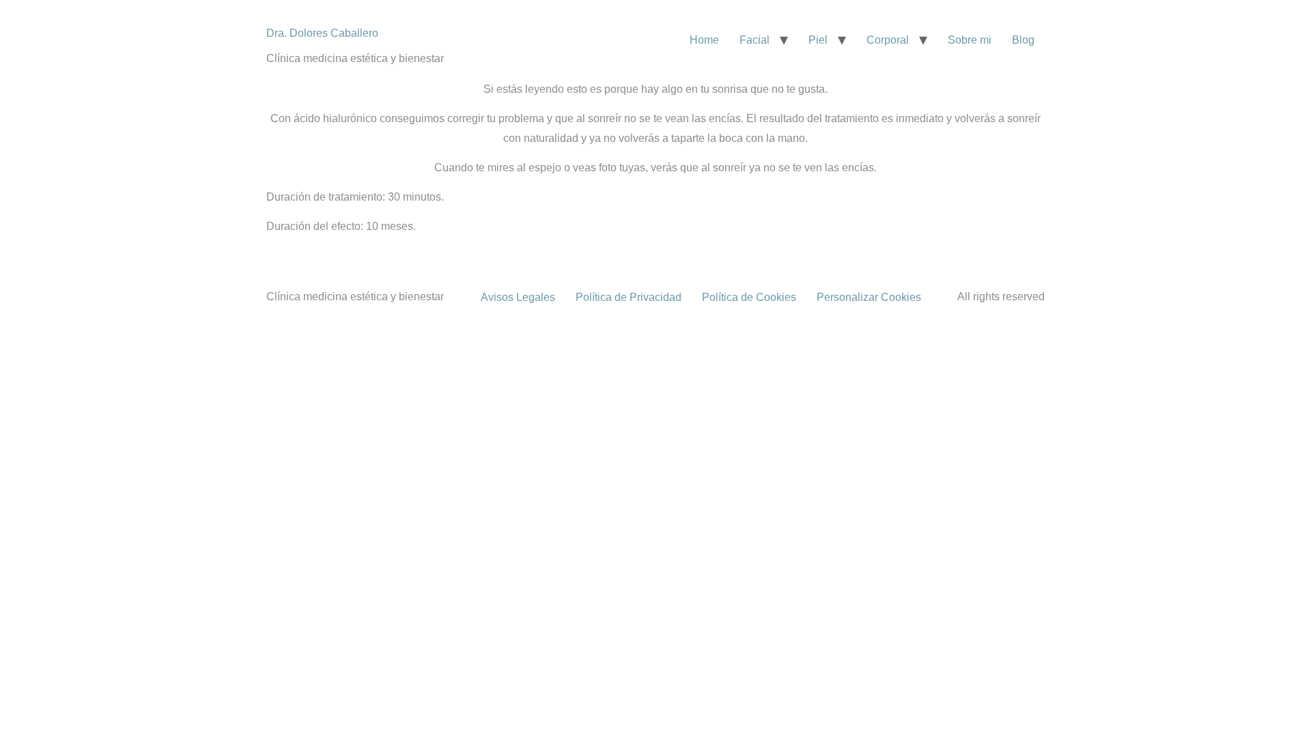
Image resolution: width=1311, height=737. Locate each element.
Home (704, 40)
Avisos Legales (518, 297)
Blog (1023, 40)
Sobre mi (969, 40)
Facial (754, 40)
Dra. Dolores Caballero (322, 33)
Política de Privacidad (628, 297)
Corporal (887, 40)
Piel (818, 40)
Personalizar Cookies (869, 297)
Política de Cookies (749, 297)
